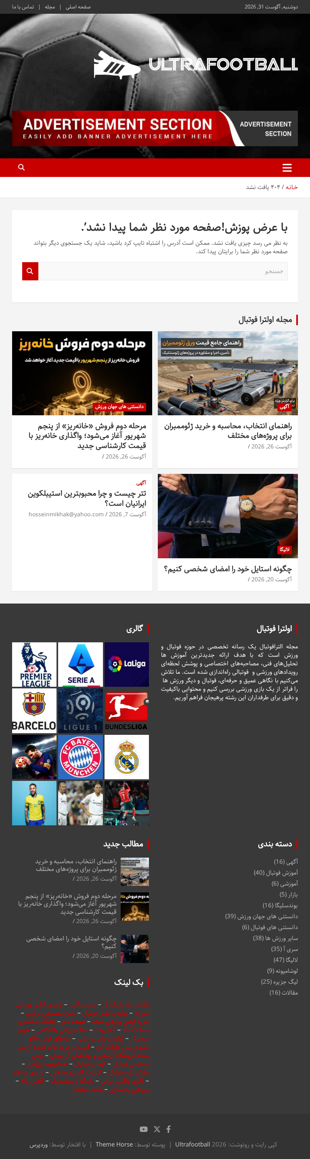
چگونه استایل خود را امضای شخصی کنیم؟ (228, 569)
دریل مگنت (82, 1004)
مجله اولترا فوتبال (265, 319)
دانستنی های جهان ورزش (119, 406)
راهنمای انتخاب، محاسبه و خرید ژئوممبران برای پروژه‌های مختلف (228, 431)
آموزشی (289, 883)
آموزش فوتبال (282, 873)
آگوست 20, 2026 (271, 579)
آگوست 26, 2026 (271, 446)
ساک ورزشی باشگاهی (63, 1030)
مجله (50, 7)
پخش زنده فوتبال (128, 1072)
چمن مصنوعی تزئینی (51, 1013)
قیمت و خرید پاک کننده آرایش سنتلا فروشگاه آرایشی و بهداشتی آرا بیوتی (83, 1051)
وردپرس (38, 1144)
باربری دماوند (29, 1072)
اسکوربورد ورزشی (48, 1064)
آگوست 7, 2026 (127, 514)
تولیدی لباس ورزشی (100, 1038)
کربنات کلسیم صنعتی (76, 1072)
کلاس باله (33, 1080)
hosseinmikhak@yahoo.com (66, 514)
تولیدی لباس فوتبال (105, 1013)
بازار (293, 894)
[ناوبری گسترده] (287, 167)
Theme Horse (114, 1144)
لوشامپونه (287, 971)
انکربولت (105, 1030)
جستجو (30, 271)
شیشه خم (74, 1021)
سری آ (290, 949)
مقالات (290, 993)
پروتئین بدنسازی (129, 1089)
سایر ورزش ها (281, 938)
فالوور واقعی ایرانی (123, 1080)
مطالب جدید (123, 844)
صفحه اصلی (78, 7)
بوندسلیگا (286, 905)
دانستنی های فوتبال (274, 927)
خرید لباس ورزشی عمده (120, 1021)
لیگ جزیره (285, 982)
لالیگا (284, 549)
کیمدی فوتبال (90, 1064)
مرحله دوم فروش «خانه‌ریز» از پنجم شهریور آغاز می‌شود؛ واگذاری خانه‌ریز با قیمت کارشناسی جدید (87, 436)
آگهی (284, 406)
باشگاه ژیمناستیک (72, 1080)
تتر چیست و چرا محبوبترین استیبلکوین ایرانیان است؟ (87, 498)
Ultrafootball (192, 1144)
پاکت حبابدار (87, 1089)
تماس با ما (23, 7)
